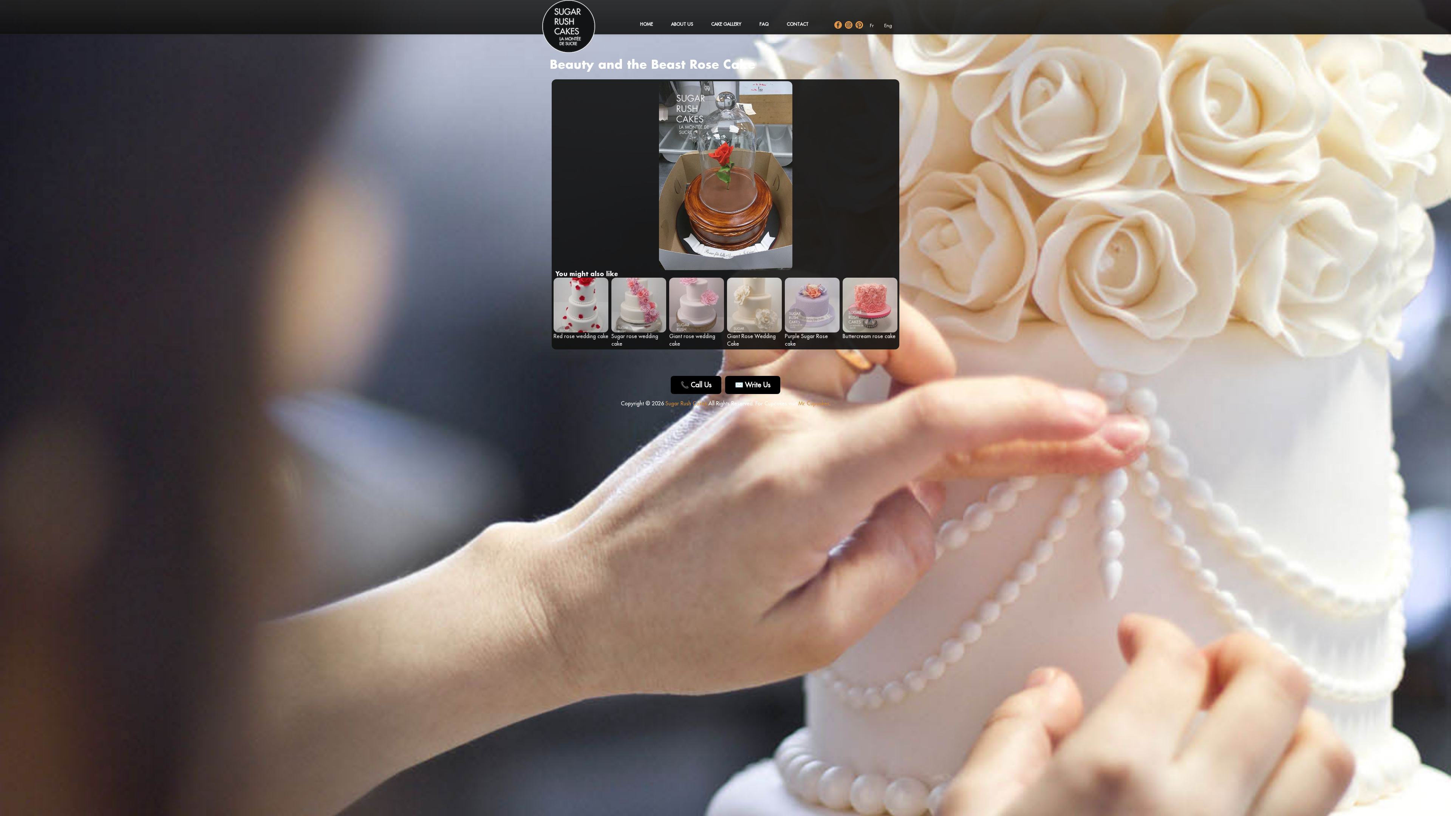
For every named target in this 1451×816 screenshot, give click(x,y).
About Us (682, 24)
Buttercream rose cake (869, 336)
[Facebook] (838, 25)
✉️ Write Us (752, 384)
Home (646, 24)
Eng (888, 25)
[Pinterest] (859, 25)
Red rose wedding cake (581, 336)
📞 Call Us (696, 384)
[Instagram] (848, 25)
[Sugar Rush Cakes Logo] (576, 30)
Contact (798, 24)
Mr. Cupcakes (813, 403)
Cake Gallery (726, 24)
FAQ (764, 24)
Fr (872, 25)
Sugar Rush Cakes (686, 403)
